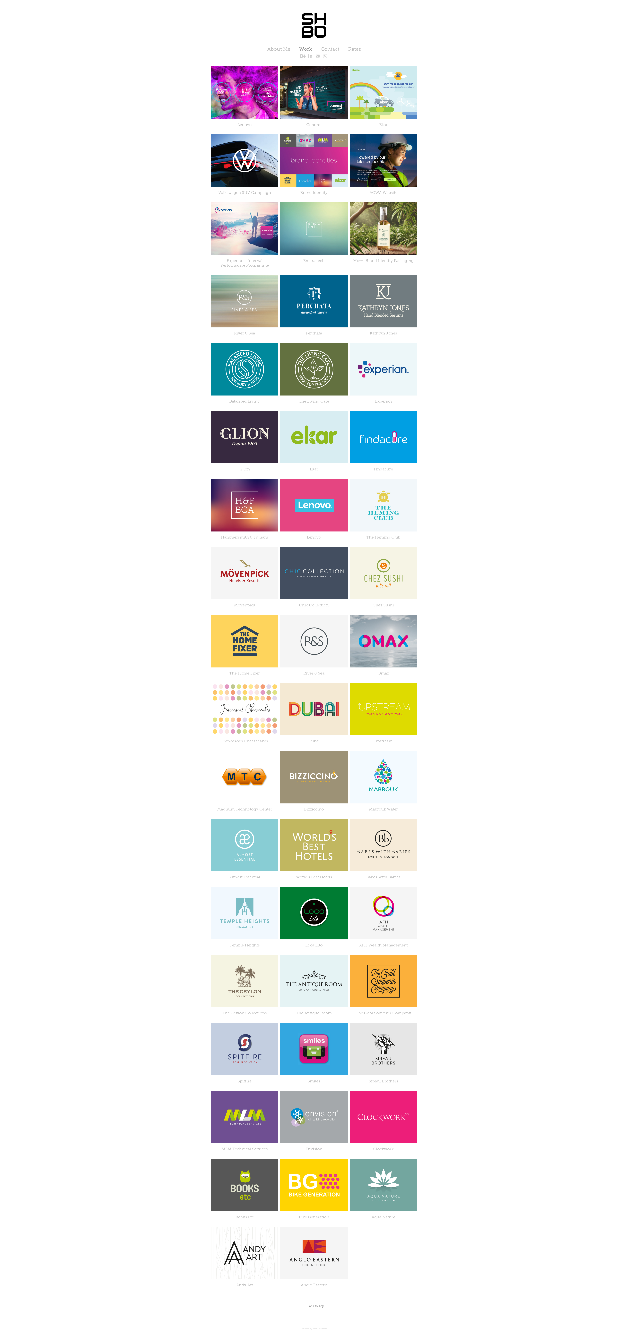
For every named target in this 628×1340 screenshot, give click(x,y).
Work (305, 49)
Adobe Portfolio (320, 1329)
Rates (354, 49)
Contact (330, 49)
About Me (278, 49)
